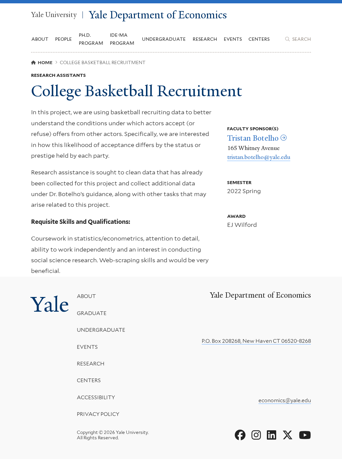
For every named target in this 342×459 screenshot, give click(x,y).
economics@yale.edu (285, 400)
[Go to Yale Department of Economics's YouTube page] (305, 435)
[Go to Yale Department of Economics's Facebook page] (240, 435)
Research (91, 363)
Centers (259, 39)
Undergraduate (101, 330)
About (86, 296)
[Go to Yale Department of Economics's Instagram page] (256, 435)
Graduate (92, 313)
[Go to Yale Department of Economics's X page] (287, 435)
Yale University (53, 15)
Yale (50, 304)
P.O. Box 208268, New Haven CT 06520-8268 (256, 341)
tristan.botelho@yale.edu (258, 157)
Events (233, 39)
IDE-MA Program (122, 39)
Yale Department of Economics (158, 14)
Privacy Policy (98, 414)
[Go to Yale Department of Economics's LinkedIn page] (271, 435)
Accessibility (96, 397)
